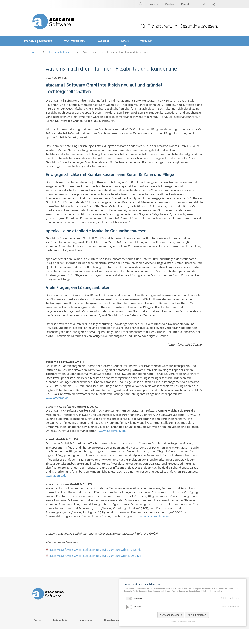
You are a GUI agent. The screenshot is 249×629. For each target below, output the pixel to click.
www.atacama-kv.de (112, 431)
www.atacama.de (57, 398)
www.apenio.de (56, 475)
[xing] (214, 4)
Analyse (137, 606)
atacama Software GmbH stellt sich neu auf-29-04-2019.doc (95, 550)
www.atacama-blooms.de (156, 516)
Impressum (191, 621)
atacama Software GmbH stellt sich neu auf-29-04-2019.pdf (95, 556)
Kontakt (173, 621)
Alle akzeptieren (197, 614)
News (34, 52)
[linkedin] (204, 4)
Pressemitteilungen (60, 52)
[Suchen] (140, 4)
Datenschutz (182, 621)
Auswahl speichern (171, 614)
